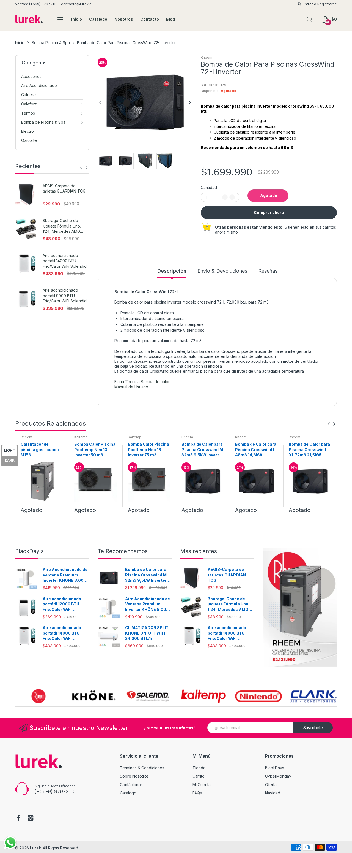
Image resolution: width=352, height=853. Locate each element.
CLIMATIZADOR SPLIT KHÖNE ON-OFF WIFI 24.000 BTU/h (147, 633)
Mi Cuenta (202, 784)
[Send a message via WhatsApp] (10, 842)
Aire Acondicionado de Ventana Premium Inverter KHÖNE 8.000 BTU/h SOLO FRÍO (65, 575)
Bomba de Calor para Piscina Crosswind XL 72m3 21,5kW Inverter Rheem (309, 450)
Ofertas (272, 784)
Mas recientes (198, 551)
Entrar (308, 4)
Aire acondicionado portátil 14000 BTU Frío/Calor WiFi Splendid (65, 261)
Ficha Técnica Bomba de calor (142, 381)
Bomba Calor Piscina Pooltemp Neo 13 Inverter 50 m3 (95, 449)
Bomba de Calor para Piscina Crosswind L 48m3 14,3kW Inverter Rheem (255, 450)
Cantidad (209, 187)
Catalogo (128, 792)
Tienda (199, 767)
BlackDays (274, 767)
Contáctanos (131, 784)
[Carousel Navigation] (83, 167)
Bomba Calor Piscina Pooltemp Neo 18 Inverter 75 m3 (148, 449)
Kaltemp (81, 437)
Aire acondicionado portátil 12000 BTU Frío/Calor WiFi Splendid (62, 604)
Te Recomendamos (123, 551)
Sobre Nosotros (134, 776)
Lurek (35, 848)
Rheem (206, 57)
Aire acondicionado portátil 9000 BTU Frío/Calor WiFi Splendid (65, 295)
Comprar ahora (269, 212)
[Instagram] (30, 818)
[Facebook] (18, 818)
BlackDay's (29, 551)
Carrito (199, 776)
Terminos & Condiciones (142, 767)
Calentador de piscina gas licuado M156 (40, 449)
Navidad (272, 792)
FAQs (197, 792)
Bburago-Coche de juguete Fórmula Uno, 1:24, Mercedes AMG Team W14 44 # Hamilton (65, 226)
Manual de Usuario (131, 386)
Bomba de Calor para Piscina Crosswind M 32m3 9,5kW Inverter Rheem (202, 450)
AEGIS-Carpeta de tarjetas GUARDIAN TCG (64, 188)
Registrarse (327, 4)
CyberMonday (278, 776)
